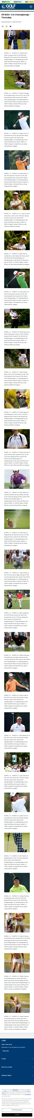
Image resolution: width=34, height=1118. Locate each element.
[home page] (8, 6)
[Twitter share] (6, 26)
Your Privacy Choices (17, 1110)
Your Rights (28, 1094)
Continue (17, 1115)
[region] (17, 1101)
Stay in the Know (6, 1044)
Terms (5, 1091)
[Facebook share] (2, 26)
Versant (15, 1089)
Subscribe (6, 1051)
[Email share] (10, 26)
